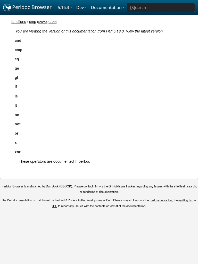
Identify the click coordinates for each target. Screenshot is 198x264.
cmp (32, 21)
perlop (84, 161)
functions (18, 21)
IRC (54, 206)
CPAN (52, 22)
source (42, 22)
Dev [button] (80, 7)
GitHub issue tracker (122, 186)
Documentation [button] (106, 7)
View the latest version (144, 31)
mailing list (185, 200)
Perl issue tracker (161, 200)
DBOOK (65, 186)
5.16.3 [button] (63, 7)
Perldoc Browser (31, 7)
